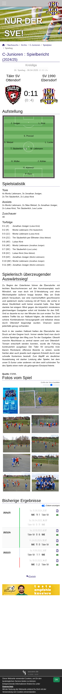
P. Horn (28, 174)
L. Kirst (42, 123)
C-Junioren (35, 45)
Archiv (24, 45)
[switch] (43, 506)
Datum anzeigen (53, 506)
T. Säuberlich (18, 148)
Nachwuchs (12, 45)
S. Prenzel (29, 136)
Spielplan (47, 45)
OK (56, 679)
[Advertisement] (31, 632)
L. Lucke (49, 142)
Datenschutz (7, 687)
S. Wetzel (8, 142)
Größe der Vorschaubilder (50, 382)
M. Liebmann (36, 148)
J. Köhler (42, 161)
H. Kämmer (28, 167)
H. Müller (15, 161)
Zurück (32, 576)
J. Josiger (15, 123)
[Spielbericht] (57, 511)
